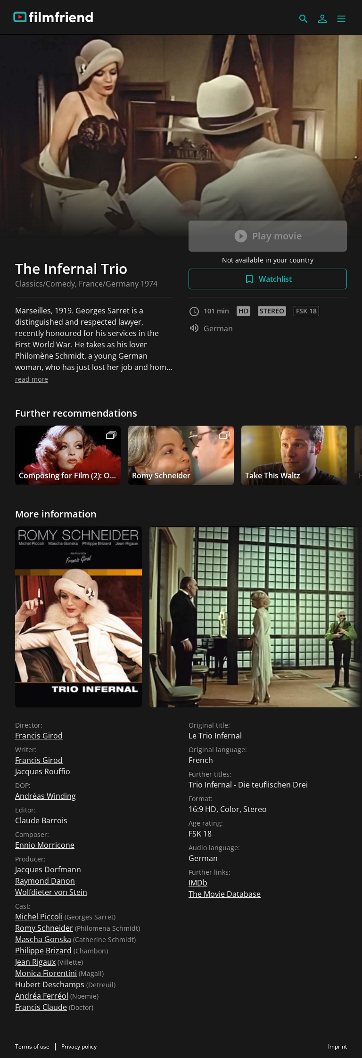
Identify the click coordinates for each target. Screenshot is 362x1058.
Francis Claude (41, 1007)
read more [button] (31, 379)
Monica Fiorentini (46, 973)
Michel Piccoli (39, 916)
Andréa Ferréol (41, 996)
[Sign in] (322, 18)
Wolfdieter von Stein (51, 892)
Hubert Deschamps (49, 984)
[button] (341, 18)
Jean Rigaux (35, 962)
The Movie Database (225, 894)
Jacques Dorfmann (48, 869)
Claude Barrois (41, 820)
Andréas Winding (45, 796)
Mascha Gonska (43, 939)
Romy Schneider (44, 928)
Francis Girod (39, 735)
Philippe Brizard (43, 950)
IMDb (198, 883)
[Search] (303, 18)
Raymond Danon (45, 881)
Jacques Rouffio (42, 771)
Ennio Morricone (44, 845)
